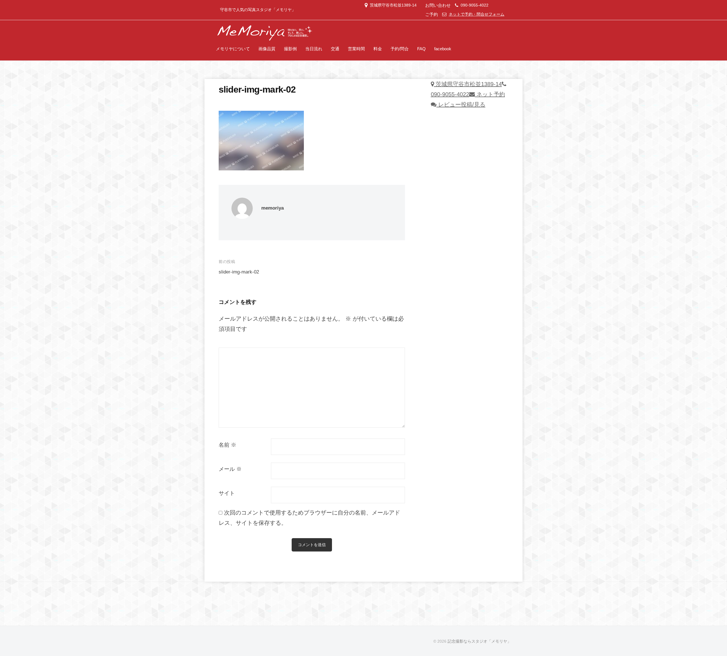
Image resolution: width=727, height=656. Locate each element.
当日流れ (313, 48)
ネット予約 (490, 94)
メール (230, 469)
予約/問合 (399, 48)
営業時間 (356, 48)
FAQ (421, 48)
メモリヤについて (233, 48)
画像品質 (266, 48)
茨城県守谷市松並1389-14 (393, 5)
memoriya (272, 208)
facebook (442, 48)
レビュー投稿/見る (460, 104)
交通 (335, 48)
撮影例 (290, 48)
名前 (227, 445)
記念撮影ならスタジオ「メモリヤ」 (479, 641)
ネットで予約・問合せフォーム (476, 14)
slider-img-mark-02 (239, 272)
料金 (377, 48)
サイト (227, 493)
